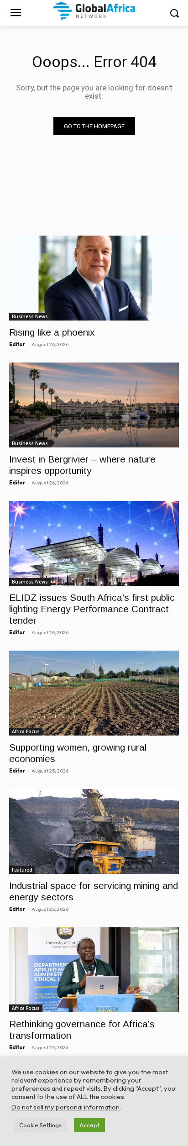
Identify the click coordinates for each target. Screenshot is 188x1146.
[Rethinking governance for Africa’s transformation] (94, 969)
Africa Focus (26, 731)
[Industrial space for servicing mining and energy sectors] (94, 831)
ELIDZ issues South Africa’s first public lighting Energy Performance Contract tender (92, 609)
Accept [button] (89, 1125)
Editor (17, 344)
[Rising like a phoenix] (94, 278)
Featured (22, 870)
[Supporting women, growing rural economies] (94, 693)
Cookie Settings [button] (40, 1125)
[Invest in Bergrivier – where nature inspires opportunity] (94, 405)
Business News (30, 316)
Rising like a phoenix (52, 332)
